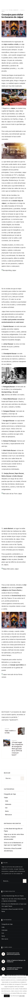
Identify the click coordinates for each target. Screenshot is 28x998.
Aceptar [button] (7, 995)
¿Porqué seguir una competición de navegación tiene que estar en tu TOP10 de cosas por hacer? (17, 748)
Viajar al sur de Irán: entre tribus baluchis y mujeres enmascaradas (14, 837)
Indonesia (8, 804)
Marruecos (8, 814)
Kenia (7, 811)
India (3, 11)
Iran (6, 808)
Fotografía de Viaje (10, 794)
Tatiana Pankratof (13, 10)
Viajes (6, 797)
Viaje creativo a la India (10, 731)
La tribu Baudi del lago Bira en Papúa (12, 896)
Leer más (22, 996)
